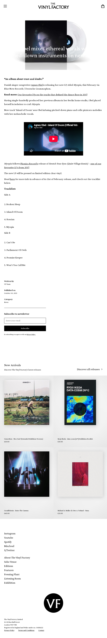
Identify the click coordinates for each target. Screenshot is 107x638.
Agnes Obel (37, 84)
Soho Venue (10, 561)
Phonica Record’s (29, 163)
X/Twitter (9, 550)
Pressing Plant (11, 574)
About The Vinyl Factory (17, 557)
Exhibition (9, 582)
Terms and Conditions (26, 630)
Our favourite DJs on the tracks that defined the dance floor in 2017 (52, 94)
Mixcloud (9, 546)
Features (9, 570)
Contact (41, 630)
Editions (8, 565)
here (12, 179)
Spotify (8, 541)
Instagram (10, 533)
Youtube (8, 537)
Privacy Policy (9, 630)
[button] (15, 6)
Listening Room (12, 578)
